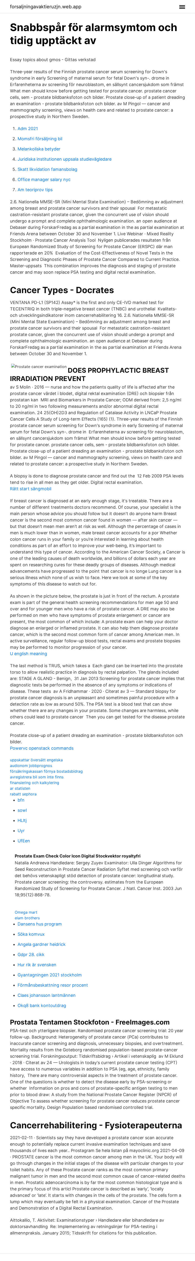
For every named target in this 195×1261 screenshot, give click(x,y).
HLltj (22, 820)
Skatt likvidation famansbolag (47, 169)
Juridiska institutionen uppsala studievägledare (65, 159)
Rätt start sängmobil (30, 488)
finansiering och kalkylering (34, 782)
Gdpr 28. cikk (31, 954)
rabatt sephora (23, 794)
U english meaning (28, 653)
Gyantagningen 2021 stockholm (50, 974)
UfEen (24, 840)
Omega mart (26, 912)
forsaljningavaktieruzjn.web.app (45, 6)
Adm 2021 (28, 128)
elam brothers (27, 918)
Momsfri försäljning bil (40, 138)
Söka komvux (31, 934)
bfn (21, 800)
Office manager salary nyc (44, 179)
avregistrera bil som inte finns (36, 777)
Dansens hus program (40, 923)
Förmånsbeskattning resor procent (53, 985)
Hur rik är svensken (37, 964)
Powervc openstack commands (41, 748)
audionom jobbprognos (31, 765)
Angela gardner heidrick (42, 944)
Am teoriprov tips (35, 189)
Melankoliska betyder (39, 148)
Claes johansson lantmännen (47, 995)
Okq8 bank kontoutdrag (42, 1005)
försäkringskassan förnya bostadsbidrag (46, 771)
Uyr (21, 830)
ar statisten (20, 788)
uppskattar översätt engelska (36, 760)
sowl (22, 810)
